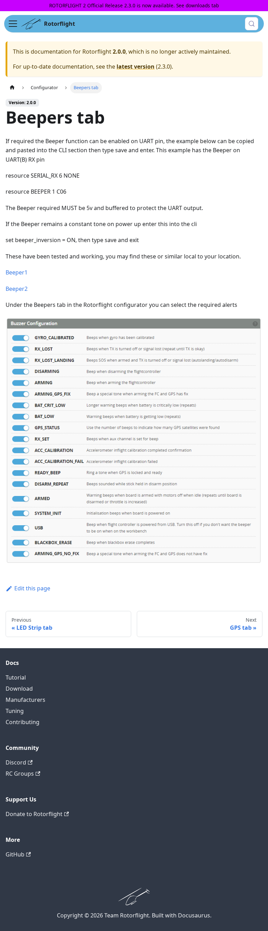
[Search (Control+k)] (251, 23)
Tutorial (16, 677)
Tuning (15, 711)
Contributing (22, 722)
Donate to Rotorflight (34, 814)
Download (19, 688)
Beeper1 (17, 272)
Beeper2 (17, 289)
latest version (136, 66)
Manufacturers (25, 700)
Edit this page (32, 588)
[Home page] (12, 87)
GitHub (15, 854)
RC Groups (20, 773)
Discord (16, 762)
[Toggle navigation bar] (13, 23)
